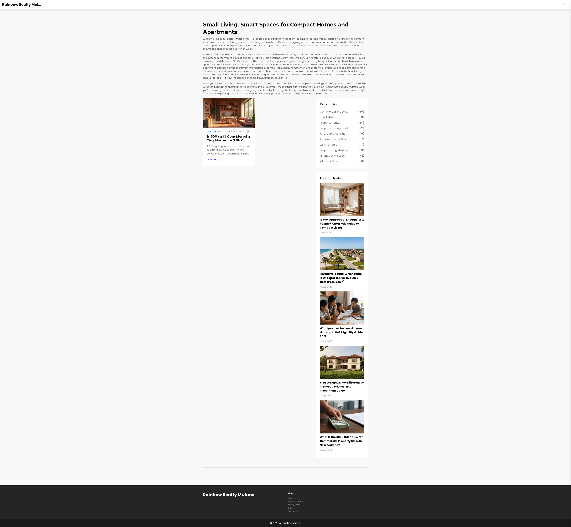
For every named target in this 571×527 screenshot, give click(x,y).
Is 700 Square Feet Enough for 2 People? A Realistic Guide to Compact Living (342, 223)
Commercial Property (342, 111)
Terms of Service (295, 501)
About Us (292, 498)
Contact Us (293, 511)
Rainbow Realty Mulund (24, 5)
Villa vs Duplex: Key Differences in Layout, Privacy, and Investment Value (342, 386)
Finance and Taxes (342, 155)
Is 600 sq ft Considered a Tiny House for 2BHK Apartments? (228, 138)
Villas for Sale (342, 161)
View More (212, 159)
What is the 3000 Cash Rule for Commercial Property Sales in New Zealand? (341, 441)
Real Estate (342, 117)
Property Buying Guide (342, 128)
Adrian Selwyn (214, 131)
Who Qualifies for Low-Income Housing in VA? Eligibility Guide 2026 (341, 332)
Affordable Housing (342, 133)
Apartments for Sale (342, 139)
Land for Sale (342, 144)
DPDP (290, 508)
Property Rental (342, 122)
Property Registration (342, 150)
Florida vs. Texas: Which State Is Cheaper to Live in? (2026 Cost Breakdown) (341, 278)
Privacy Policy (294, 504)
